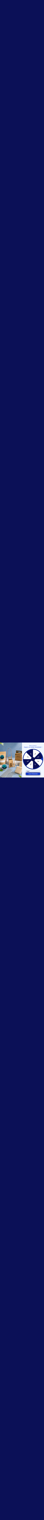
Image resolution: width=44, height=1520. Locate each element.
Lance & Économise (33, 773)
